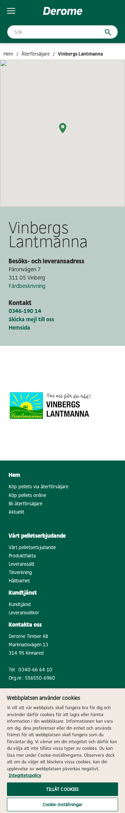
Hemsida (19, 327)
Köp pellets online (27, 495)
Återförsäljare (36, 54)
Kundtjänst (20, 604)
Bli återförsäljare (25, 504)
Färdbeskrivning (27, 286)
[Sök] (104, 32)
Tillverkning (20, 572)
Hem (8, 54)
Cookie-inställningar (63, 804)
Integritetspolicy (25, 775)
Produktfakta (22, 556)
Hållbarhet (19, 581)
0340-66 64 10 (35, 670)
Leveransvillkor (24, 613)
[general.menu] (11, 10)
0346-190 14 (25, 311)
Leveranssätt (21, 564)
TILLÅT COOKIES (62, 789)
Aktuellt (16, 512)
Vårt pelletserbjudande (32, 547)
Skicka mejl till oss (31, 319)
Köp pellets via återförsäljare (38, 487)
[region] (62, 750)
